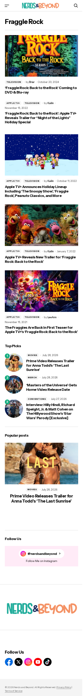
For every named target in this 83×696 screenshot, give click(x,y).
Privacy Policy (63, 687)
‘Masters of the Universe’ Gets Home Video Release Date (51, 387)
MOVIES (32, 355)
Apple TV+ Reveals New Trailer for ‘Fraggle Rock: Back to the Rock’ (40, 259)
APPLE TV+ (13, 103)
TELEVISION (13, 82)
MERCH (32, 377)
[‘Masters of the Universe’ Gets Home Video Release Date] (14, 384)
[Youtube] (38, 662)
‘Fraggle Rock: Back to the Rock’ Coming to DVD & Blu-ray (41, 90)
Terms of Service (13, 690)
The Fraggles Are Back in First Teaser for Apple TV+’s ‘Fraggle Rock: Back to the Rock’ (41, 329)
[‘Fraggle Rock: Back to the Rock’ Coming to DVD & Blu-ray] (41, 56)
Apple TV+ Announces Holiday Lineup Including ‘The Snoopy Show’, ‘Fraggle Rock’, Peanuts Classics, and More (36, 191)
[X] (19, 662)
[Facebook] (9, 662)
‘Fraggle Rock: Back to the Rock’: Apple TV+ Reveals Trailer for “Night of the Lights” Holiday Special (41, 117)
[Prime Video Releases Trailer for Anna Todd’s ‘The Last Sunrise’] (14, 362)
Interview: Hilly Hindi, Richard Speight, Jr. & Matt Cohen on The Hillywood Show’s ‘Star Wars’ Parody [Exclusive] (50, 411)
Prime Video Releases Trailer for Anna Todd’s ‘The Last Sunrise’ (50, 365)
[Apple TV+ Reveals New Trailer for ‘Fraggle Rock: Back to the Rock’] (41, 225)
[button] (7, 5)
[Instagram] (28, 662)
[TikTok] (48, 662)
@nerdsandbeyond (42, 554)
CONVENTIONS (37, 399)
